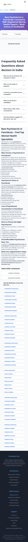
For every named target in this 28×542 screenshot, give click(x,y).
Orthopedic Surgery (14, 505)
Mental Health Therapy (14, 474)
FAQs (14, 523)
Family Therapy (14, 480)
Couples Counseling (14, 477)
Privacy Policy (14, 520)
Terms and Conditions (14, 518)
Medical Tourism (14, 495)
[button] (25, 1)
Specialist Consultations (14, 497)
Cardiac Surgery (14, 500)
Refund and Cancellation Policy (14, 528)
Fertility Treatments (14, 503)
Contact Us (14, 515)
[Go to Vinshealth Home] (7, 4)
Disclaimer (14, 525)
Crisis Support (14, 485)
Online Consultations (14, 482)
